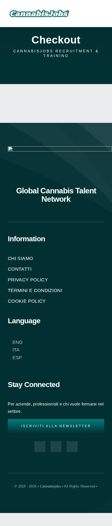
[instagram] (39, 446)
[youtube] (56, 446)
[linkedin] (72, 446)
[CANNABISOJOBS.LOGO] (39, 6)
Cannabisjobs (50, 486)
